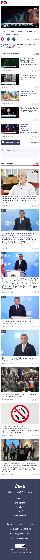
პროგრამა (20, 507)
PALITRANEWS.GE (18, 549)
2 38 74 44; (17, 529)
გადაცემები (20, 502)
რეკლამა (20, 511)
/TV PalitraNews (22, 538)
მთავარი (20, 498)
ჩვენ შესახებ (20, 515)
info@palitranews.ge (22, 534)
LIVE (35, 557)
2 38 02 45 (27, 529)
